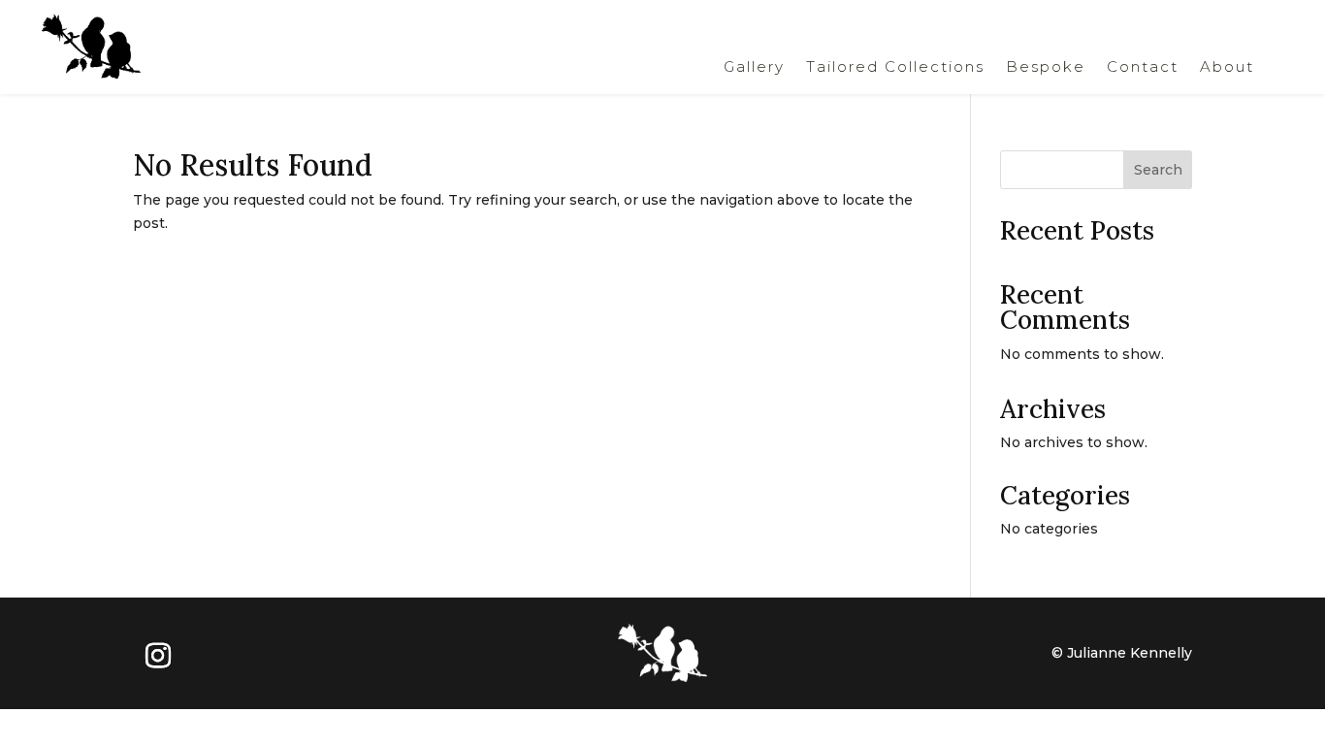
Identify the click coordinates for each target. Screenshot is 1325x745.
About (1227, 68)
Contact (1143, 68)
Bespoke (1045, 68)
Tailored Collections (895, 68)
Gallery (754, 68)
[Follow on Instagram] (158, 656)
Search (1158, 169)
